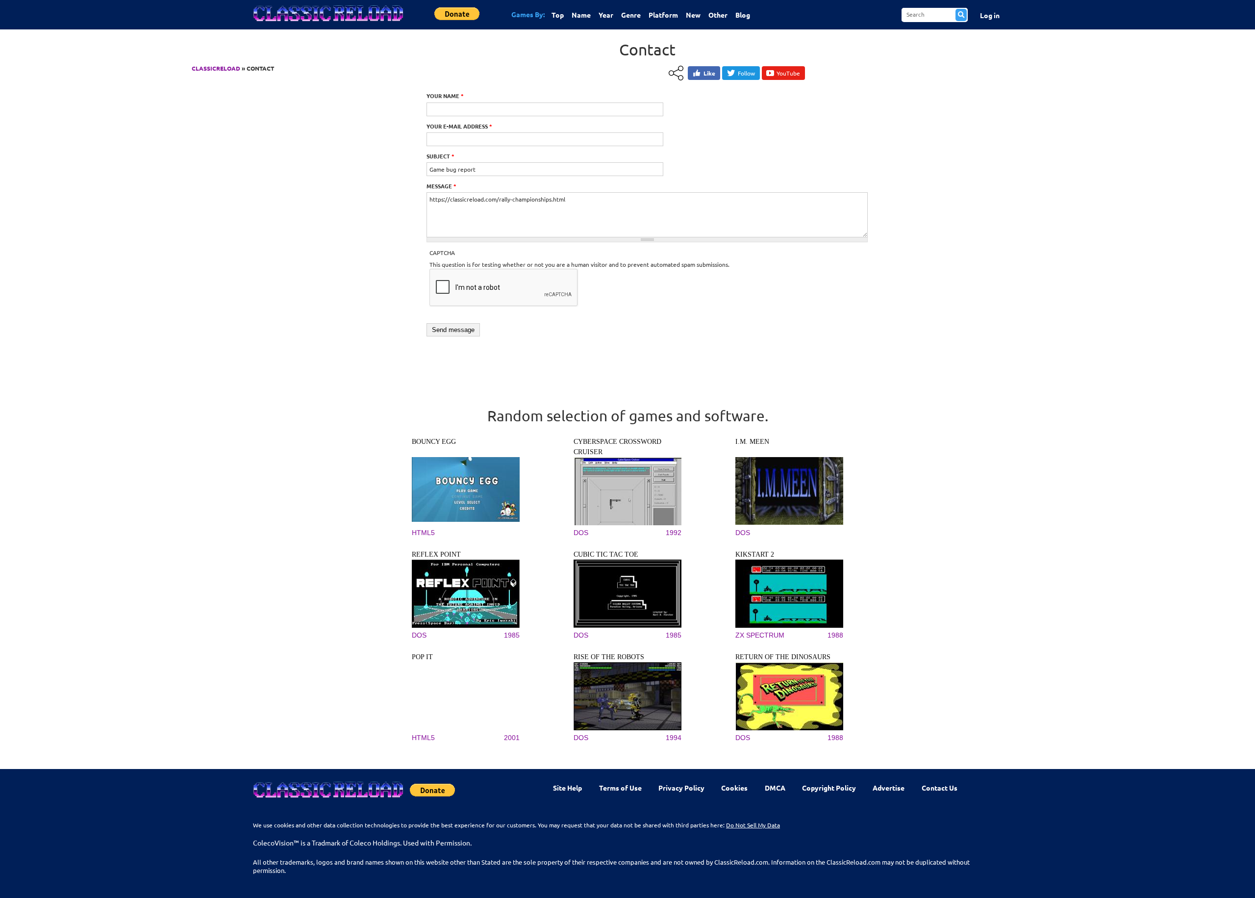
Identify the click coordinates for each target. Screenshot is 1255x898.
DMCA (775, 787)
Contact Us (939, 787)
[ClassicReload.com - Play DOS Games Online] (327, 23)
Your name (445, 96)
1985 (512, 635)
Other (718, 14)
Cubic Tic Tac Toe (606, 554)
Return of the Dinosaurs (782, 657)
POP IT (422, 657)
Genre (631, 14)
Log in (990, 15)
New (693, 14)
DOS (581, 533)
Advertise (888, 787)
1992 (673, 533)
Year (606, 14)
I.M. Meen (752, 441)
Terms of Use (620, 787)
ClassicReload (216, 68)
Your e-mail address (459, 126)
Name (581, 14)
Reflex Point (436, 554)
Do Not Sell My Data (753, 825)
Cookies (734, 787)
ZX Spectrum (759, 635)
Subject (440, 156)
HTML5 (423, 533)
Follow (746, 73)
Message (441, 186)
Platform (663, 14)
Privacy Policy (681, 787)
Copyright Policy (829, 787)
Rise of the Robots (609, 657)
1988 (835, 635)
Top (558, 14)
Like (709, 73)
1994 (673, 738)
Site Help (567, 787)
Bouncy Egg (434, 441)
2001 (512, 738)
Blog (742, 14)
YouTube (788, 73)
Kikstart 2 (754, 554)
